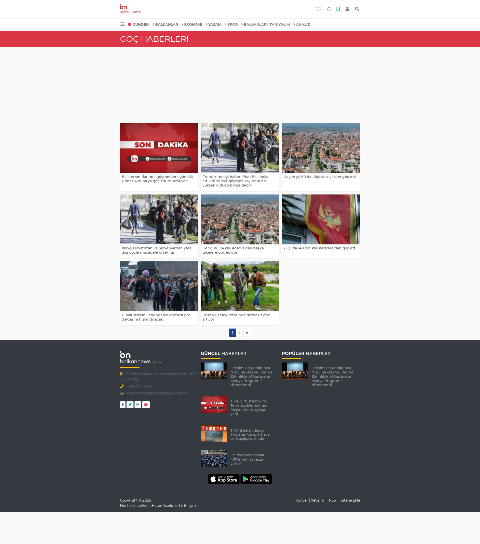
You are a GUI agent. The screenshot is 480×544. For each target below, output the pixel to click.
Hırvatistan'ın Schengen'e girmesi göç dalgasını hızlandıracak (156, 317)
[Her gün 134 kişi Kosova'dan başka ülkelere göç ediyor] (240, 219)
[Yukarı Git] (466, 531)
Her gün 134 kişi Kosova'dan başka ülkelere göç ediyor (233, 250)
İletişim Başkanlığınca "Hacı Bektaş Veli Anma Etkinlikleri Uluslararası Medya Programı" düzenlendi (251, 376)
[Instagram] (137, 404)
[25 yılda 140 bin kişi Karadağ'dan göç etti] (321, 219)
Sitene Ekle (350, 500)
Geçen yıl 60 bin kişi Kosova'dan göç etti (320, 177)
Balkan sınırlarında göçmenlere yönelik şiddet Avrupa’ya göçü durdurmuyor (157, 179)
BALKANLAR (166, 24)
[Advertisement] (240, 85)
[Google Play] (256, 479)
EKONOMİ (193, 24)
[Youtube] (146, 404)
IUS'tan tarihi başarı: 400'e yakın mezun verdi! (248, 459)
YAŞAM (214, 24)
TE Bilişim (187, 505)
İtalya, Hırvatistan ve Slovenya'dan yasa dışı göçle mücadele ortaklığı (157, 250)
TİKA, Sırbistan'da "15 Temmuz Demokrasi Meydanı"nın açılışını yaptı (249, 407)
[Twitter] (130, 404)
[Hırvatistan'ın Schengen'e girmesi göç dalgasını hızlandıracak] (159, 286)
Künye (301, 500)
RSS (332, 500)
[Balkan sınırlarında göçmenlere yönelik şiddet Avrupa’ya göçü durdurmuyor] (159, 148)
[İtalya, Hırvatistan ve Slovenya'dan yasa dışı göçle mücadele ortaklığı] (159, 219)
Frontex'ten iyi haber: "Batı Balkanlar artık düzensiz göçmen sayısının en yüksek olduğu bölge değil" (235, 181)
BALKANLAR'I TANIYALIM (267, 24)
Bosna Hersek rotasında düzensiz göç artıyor (236, 317)
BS (318, 8)
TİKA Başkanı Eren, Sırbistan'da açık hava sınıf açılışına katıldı (250, 434)
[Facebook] (123, 404)
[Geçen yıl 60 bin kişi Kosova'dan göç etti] (321, 148)
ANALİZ (303, 24)
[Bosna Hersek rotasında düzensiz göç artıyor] (240, 286)
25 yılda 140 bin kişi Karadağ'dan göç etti (320, 248)
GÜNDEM (140, 24)
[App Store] (224, 479)
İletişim (317, 500)
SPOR (233, 24)
